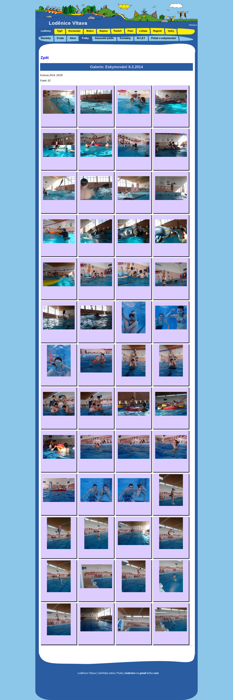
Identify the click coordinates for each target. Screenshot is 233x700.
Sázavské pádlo (104, 38)
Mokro (90, 30)
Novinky (46, 38)
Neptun (104, 30)
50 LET (141, 38)
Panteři (118, 30)
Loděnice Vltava (68, 23)
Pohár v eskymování (163, 38)
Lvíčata (143, 30)
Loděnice (46, 30)
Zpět (45, 58)
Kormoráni (74, 30)
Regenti (157, 30)
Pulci (130, 30)
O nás (60, 38)
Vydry (171, 30)
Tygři (59, 30)
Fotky (85, 38)
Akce (73, 38)
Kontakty (125, 38)
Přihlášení (193, 25)
